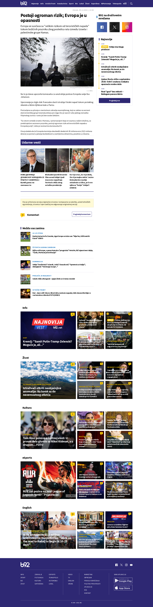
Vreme (70, 584)
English (82, 517)
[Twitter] (114, 27)
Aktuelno (111, 417)
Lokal (51, 584)
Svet (25, 338)
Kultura (38, 581)
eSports (52, 574)
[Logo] (24, 4)
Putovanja (39, 578)
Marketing (88, 574)
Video (70, 574)
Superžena (39, 584)
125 (28, 276)
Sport (23, 578)
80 (28, 248)
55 (28, 262)
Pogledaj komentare (81, 214)
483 (28, 233)
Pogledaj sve (114, 100)
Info (22, 574)
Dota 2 (110, 489)
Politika (83, 317)
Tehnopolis (53, 578)
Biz (22, 581)
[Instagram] (127, 27)
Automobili (53, 581)
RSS (85, 590)
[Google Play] (123, 581)
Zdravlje (38, 574)
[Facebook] (102, 27)
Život (23, 584)
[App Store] (123, 588)
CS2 (80, 472)
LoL (24, 488)
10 (130, 314)
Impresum (88, 578)
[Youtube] (131, 565)
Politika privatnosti (92, 584)
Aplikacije (88, 587)
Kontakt (87, 593)
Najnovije (35, 4)
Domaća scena (85, 486)
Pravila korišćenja (92, 581)
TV (69, 578)
